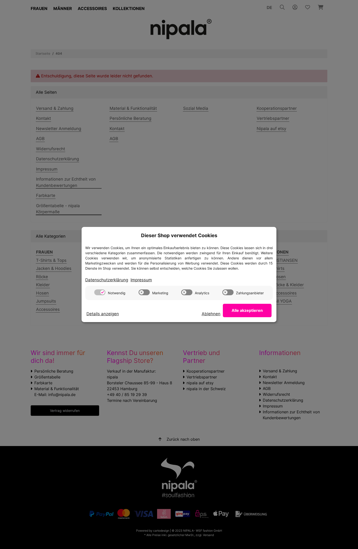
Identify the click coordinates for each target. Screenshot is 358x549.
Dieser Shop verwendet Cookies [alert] (179, 235)
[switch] (99, 292)
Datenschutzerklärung (106, 279)
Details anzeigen (102, 313)
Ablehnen (211, 313)
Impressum (141, 279)
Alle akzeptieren (247, 310)
